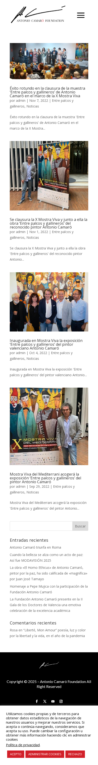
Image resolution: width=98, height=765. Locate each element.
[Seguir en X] (45, 701)
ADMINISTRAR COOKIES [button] (44, 754)
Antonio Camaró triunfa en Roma (35, 547)
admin (20, 100)
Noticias (32, 106)
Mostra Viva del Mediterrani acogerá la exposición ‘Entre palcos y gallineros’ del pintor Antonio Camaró (45, 478)
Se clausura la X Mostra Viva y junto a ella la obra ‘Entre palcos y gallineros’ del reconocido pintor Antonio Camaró (48, 223)
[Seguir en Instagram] (61, 701)
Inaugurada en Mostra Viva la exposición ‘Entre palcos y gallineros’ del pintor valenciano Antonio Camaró (46, 344)
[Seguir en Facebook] (37, 701)
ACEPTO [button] (15, 754)
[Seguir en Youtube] (53, 701)
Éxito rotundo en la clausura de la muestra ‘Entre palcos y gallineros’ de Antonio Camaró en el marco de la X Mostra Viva (47, 92)
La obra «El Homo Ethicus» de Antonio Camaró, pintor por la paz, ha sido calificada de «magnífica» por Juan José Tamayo (48, 573)
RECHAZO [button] (75, 754)
